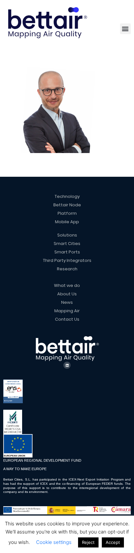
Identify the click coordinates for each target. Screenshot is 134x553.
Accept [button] (113, 542)
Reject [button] (88, 542)
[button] (125, 28)
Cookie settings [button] (54, 542)
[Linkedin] (67, 365)
